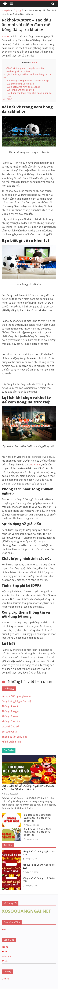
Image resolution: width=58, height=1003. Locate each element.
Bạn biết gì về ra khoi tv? (16, 71)
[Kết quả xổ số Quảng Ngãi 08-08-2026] (12, 878)
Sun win (18, 993)
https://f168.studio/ (28, 990)
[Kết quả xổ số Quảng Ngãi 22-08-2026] (12, 851)
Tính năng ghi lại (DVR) (20, 89)
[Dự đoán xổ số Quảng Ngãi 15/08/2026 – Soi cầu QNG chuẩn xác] (12, 829)
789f (4, 929)
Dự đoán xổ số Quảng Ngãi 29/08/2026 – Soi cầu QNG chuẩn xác (28, 787)
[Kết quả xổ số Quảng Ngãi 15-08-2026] (12, 865)
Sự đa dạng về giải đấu (20, 83)
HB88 (4, 951)
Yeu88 (5, 946)
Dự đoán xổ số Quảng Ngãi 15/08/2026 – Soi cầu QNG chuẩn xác (37, 832)
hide (34, 62)
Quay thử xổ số (10, 726)
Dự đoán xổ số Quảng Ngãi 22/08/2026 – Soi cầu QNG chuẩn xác (37, 817)
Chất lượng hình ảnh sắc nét (23, 86)
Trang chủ (6, 10)
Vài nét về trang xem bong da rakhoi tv (23, 68)
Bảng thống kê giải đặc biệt (17, 701)
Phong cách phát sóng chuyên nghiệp (28, 80)
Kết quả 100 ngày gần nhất (17, 696)
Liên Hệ (5, 978)
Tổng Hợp (17, 10)
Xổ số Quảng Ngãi (12, 741)
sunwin (36, 997)
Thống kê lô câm (11, 706)
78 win (5, 961)
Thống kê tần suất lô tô (15, 736)
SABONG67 (6, 993)
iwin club (6, 956)
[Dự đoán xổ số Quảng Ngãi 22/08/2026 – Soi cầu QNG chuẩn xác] (12, 815)
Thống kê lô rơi (10, 716)
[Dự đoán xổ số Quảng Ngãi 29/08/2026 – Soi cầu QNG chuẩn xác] (29, 757)
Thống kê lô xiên (11, 721)
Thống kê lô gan (10, 711)
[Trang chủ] (5, 4)
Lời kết (7, 99)
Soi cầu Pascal (10, 731)
